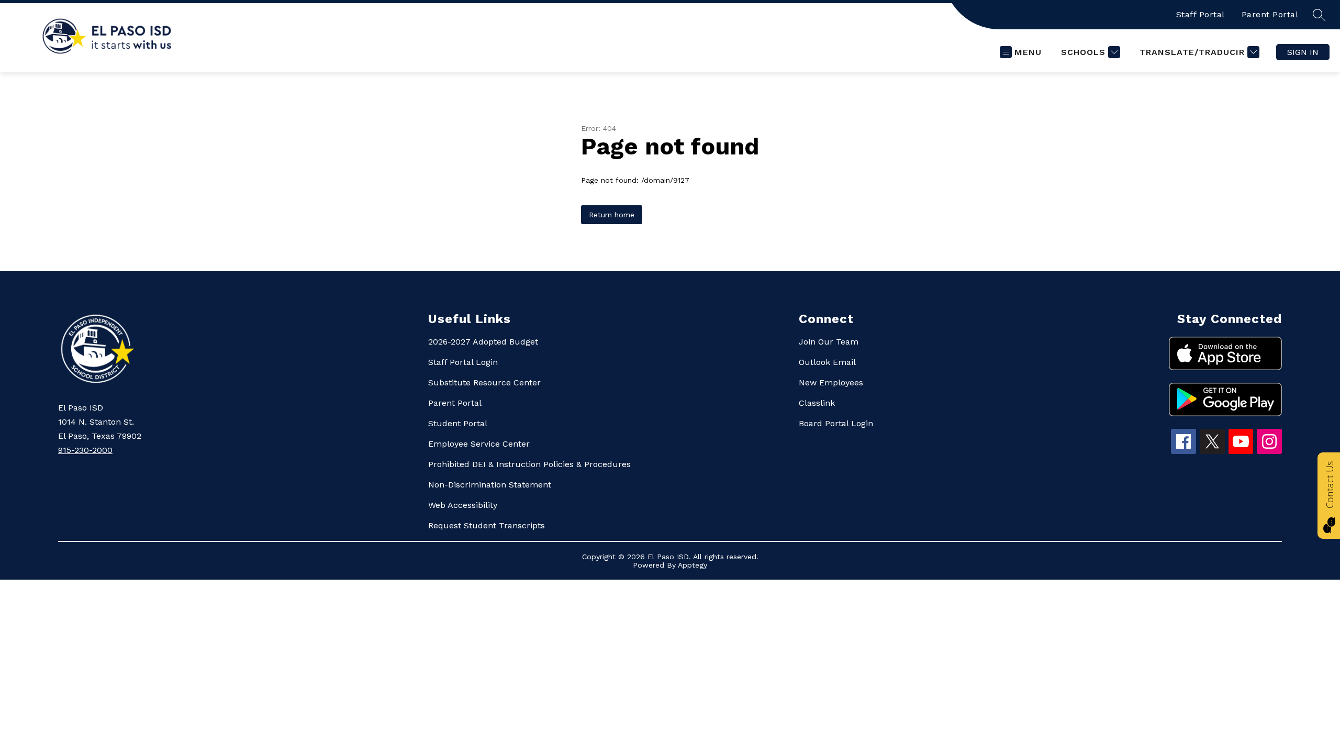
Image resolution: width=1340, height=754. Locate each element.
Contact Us (1329, 484)
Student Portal (457, 423)
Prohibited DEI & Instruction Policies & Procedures (529, 464)
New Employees (831, 382)
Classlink (817, 403)
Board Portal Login (836, 423)
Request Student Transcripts (486, 525)
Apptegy (692, 565)
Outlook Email (827, 362)
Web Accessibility (462, 505)
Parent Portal (1270, 14)
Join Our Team (828, 342)
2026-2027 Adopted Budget (483, 342)
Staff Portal (1200, 14)
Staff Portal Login (463, 362)
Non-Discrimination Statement (489, 485)
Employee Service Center (479, 444)
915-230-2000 (85, 450)
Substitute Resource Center (484, 382)
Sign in (1303, 52)
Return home (611, 214)
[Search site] (1319, 14)
